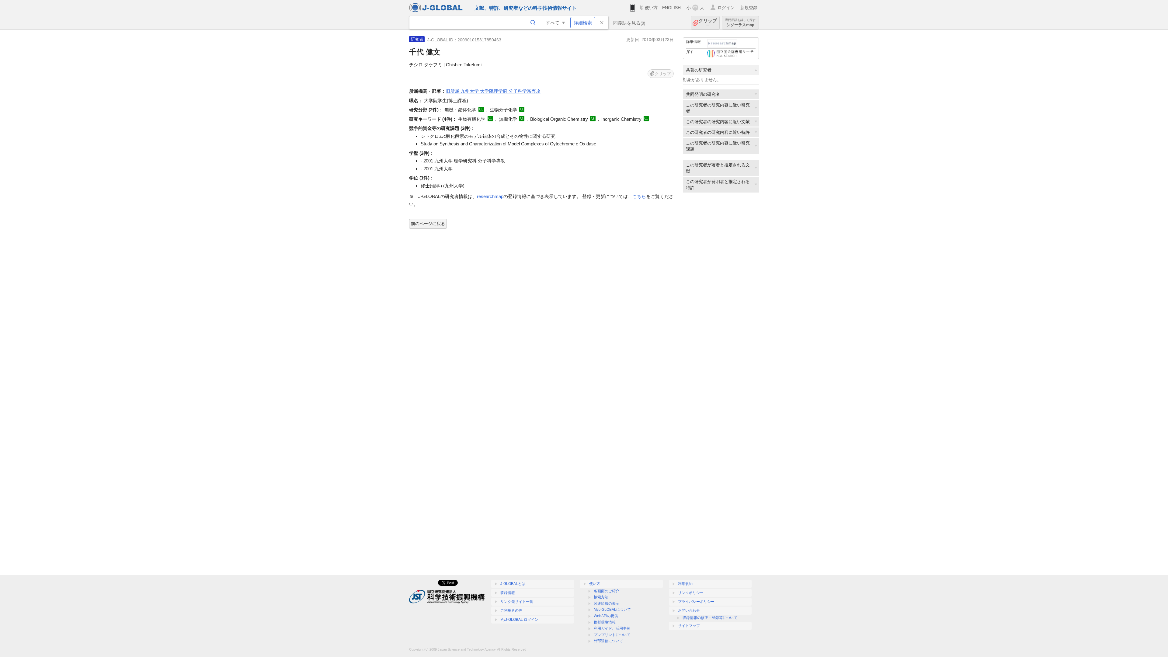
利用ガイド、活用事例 (612, 628)
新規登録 (748, 7)
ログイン (726, 7)
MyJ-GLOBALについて (612, 609)
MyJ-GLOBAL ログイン (519, 619)
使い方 (651, 7)
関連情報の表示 (606, 603)
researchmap (490, 196)
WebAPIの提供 (606, 616)
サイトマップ (689, 626)
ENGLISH (671, 7)
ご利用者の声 (511, 610)
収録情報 (507, 593)
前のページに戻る (428, 223)
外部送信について (608, 641)
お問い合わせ (689, 610)
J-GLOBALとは (512, 584)
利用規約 (685, 584)
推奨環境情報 (605, 622)
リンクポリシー (691, 593)
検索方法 (601, 597)
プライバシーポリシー (696, 602)
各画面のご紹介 (606, 591)
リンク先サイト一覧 (516, 602)
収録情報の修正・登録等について (710, 618)
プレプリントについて (612, 635)
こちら (639, 196)
